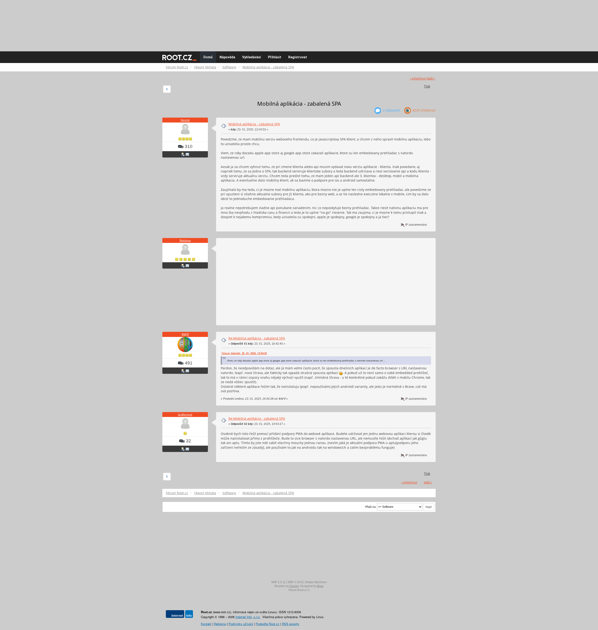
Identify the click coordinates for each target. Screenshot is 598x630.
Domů (208, 57)
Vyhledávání (251, 57)
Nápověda (227, 57)
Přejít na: (370, 506)
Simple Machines (316, 582)
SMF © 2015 (295, 582)
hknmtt (185, 120)
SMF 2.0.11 (278, 582)
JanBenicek (185, 414)
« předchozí (418, 78)
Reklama (185, 240)
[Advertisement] (299, 23)
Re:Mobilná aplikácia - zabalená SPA (256, 338)
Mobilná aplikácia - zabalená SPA (254, 124)
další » (431, 78)
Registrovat (297, 57)
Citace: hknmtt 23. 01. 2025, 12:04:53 (244, 353)
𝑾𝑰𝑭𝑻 (185, 334)
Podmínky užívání (240, 624)
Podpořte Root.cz (267, 624)
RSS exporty (290, 624)
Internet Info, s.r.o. (247, 617)
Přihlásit (274, 57)
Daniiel (294, 586)
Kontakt (206, 624)
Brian (320, 586)
